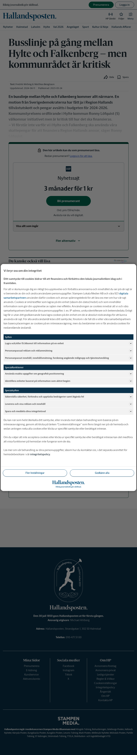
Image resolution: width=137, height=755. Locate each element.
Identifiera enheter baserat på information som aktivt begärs (37, 380)
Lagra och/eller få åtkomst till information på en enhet (34, 343)
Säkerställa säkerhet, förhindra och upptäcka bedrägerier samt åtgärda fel (44, 396)
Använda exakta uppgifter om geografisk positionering (34, 373)
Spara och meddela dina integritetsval (25, 411)
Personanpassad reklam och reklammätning (28, 350)
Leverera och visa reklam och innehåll (25, 403)
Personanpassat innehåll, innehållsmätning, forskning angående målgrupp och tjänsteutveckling (57, 357)
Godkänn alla (102, 473)
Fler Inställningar (35, 473)
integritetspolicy (40, 454)
